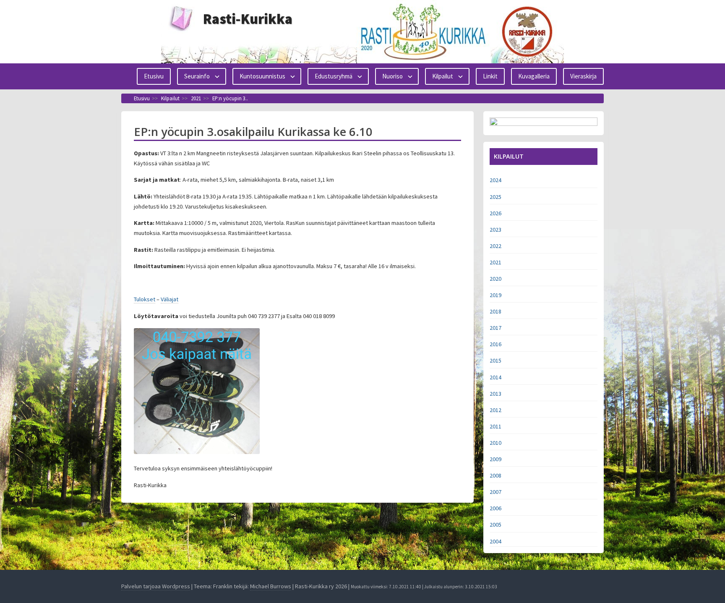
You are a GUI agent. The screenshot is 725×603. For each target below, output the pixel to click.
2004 (495, 541)
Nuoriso (392, 76)
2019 (495, 295)
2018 (495, 311)
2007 (495, 492)
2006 (495, 508)
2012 (495, 410)
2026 (495, 213)
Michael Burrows (270, 586)
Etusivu (154, 76)
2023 (495, 229)
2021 (495, 262)
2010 (495, 442)
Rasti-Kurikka (247, 19)
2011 (495, 426)
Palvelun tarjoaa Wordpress (155, 586)
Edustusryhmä (333, 76)
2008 (495, 475)
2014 (495, 377)
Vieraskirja (583, 76)
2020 (495, 278)
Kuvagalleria (534, 76)
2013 (495, 393)
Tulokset (144, 299)
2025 (495, 197)
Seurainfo (197, 76)
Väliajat (169, 299)
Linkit (490, 76)
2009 (495, 459)
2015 (495, 360)
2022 (495, 246)
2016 (495, 344)
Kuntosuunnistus (262, 76)
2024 (495, 180)
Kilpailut (442, 76)
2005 (495, 524)
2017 (495, 328)
